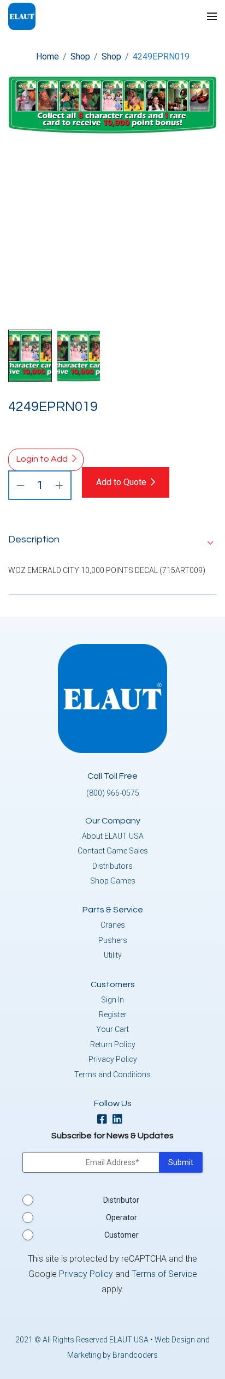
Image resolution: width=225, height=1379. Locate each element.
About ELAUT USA (113, 836)
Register (113, 1014)
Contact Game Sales (113, 850)
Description (34, 539)
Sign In (112, 999)
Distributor (121, 1200)
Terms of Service (164, 1274)
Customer (121, 1235)
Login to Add (42, 459)
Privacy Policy (112, 1059)
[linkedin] (120, 1120)
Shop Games (112, 880)
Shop (80, 56)
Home (47, 56)
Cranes (112, 925)
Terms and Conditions (112, 1074)
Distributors (112, 866)
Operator (121, 1217)
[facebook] (104, 1120)
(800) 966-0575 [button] (112, 793)
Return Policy (112, 1044)
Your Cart (112, 1029)
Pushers (112, 940)
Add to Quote (121, 482)
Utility (113, 955)
